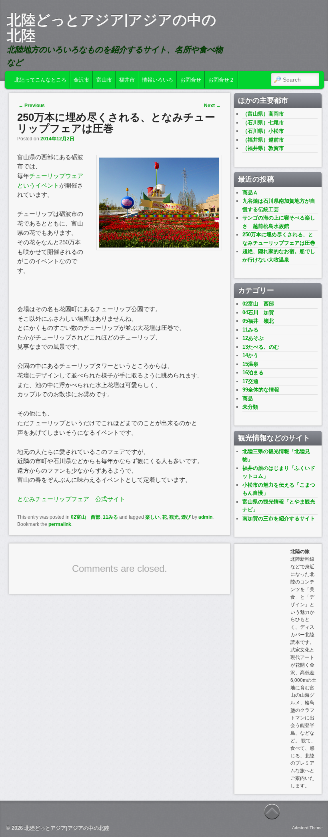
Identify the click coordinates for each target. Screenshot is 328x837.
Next (212, 105)
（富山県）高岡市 (263, 114)
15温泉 (250, 364)
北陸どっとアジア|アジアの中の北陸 (111, 27)
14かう (250, 355)
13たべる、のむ (260, 347)
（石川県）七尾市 (263, 123)
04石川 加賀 (258, 313)
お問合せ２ (221, 80)
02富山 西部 (85, 517)
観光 (174, 517)
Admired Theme (307, 827)
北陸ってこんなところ (40, 80)
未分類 (250, 407)
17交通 (250, 381)
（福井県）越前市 (263, 140)
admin (205, 517)
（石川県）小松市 (263, 131)
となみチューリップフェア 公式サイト (71, 498)
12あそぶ (253, 338)
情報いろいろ (157, 80)
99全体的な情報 (260, 390)
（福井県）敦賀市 (263, 148)
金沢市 (81, 80)
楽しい (152, 517)
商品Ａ (250, 193)
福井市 (127, 80)
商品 (247, 399)
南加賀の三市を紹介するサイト (278, 518)
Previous (31, 105)
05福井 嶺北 (258, 321)
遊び (186, 517)
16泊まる (253, 373)
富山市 (104, 80)
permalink (59, 524)
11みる (110, 517)
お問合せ (190, 80)
